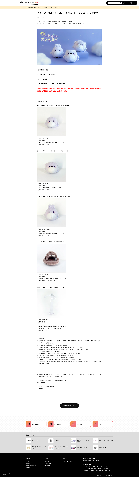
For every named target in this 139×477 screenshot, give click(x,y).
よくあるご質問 (48, 463)
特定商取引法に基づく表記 (31, 465)
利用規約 (28, 461)
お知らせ (31, 7)
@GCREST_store (41, 389)
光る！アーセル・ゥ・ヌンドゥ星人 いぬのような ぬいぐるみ (53, 151)
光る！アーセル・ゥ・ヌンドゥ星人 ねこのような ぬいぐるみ (53, 105)
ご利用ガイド (47, 461)
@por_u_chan (41, 382)
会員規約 (28, 463)
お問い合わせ (47, 465)
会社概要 (28, 469)
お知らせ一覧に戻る (69, 405)
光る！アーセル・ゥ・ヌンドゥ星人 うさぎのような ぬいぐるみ (53, 196)
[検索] (121, 3)
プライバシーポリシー (30, 467)
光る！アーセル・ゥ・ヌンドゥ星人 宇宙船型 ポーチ (51, 242)
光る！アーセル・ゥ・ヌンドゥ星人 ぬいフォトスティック (52, 287)
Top (27, 7)
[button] (134, 2)
